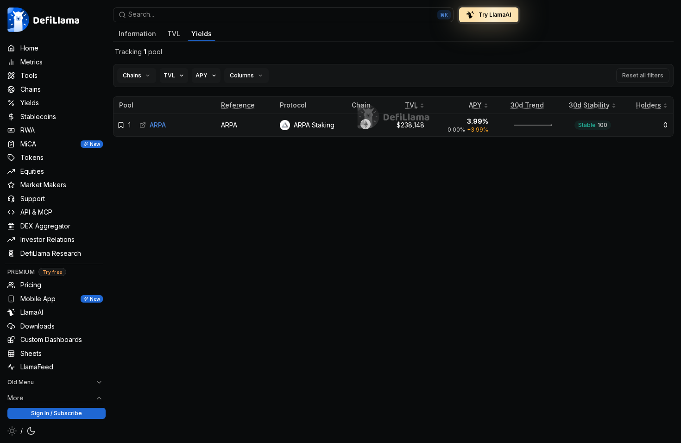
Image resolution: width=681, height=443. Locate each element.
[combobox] (283, 14)
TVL (173, 34)
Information (137, 34)
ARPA (229, 125)
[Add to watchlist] (121, 125)
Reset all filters (642, 75)
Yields (201, 34)
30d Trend (527, 105)
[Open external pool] (142, 125)
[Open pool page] (527, 125)
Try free (52, 272)
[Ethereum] (365, 125)
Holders (648, 105)
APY (475, 105)
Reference (238, 105)
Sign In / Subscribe (56, 413)
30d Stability (589, 105)
